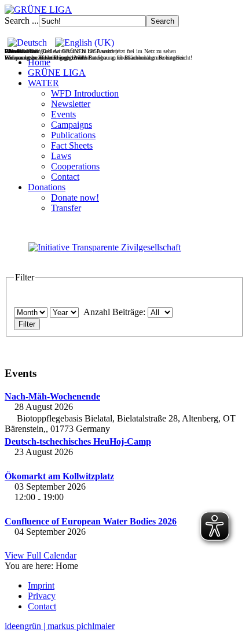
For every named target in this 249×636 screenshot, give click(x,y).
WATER (43, 83)
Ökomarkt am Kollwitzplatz (59, 476)
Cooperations (75, 166)
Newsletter (70, 104)
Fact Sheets (72, 145)
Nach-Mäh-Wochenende (52, 396)
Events (63, 114)
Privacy (42, 596)
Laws (61, 156)
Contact (65, 177)
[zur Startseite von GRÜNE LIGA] (38, 9)
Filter (27, 324)
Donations (46, 187)
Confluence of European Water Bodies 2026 (91, 521)
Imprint (41, 585)
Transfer (66, 208)
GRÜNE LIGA (57, 72)
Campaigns (71, 125)
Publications (73, 135)
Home (39, 62)
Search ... (22, 20)
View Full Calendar (40, 555)
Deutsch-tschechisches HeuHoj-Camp (78, 441)
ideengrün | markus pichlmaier (60, 626)
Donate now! (75, 197)
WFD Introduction (85, 93)
